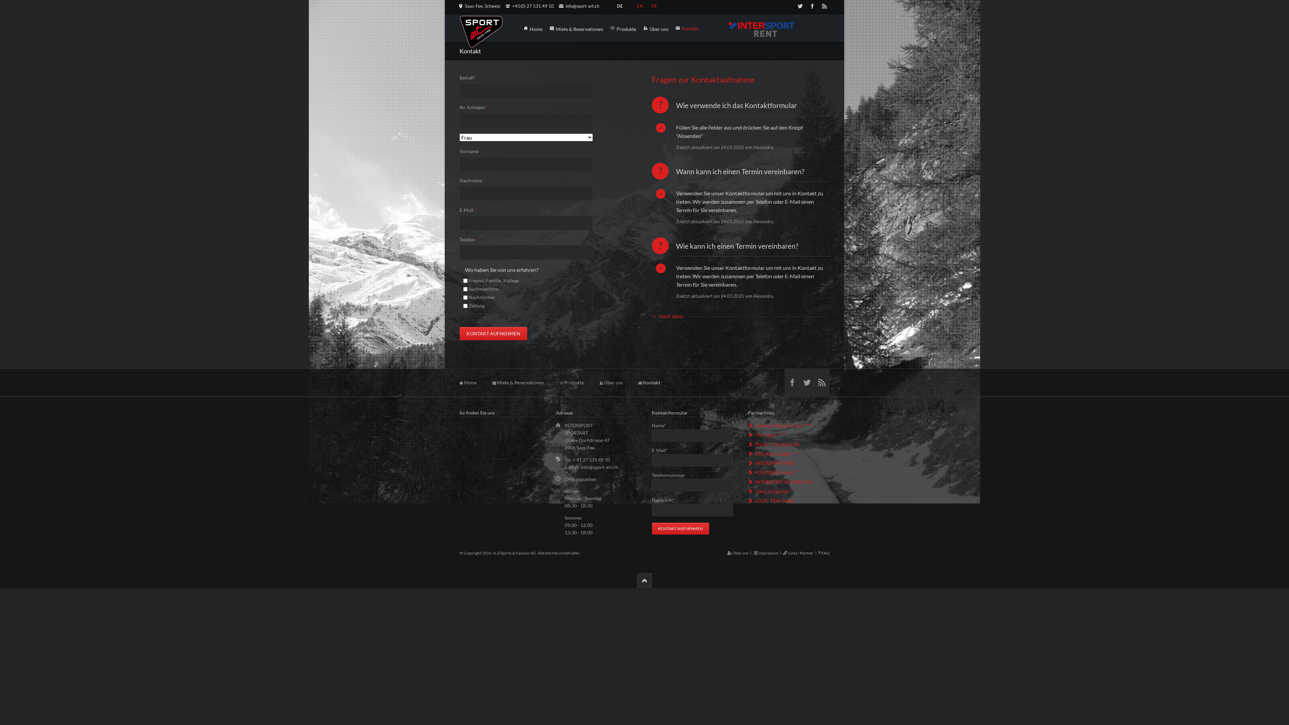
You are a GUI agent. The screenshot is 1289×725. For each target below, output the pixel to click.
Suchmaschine (483, 289)
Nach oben (671, 316)
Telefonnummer (668, 475)
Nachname (472, 180)
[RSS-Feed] (824, 6)
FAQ (825, 552)
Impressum (768, 552)
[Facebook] (812, 6)
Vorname (469, 151)
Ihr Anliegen (474, 107)
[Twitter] (800, 6)
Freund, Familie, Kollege (494, 280)
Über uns (613, 382)
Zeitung (477, 305)
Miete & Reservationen (520, 382)
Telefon (470, 239)
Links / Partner (800, 552)
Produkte (574, 382)
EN (640, 4)
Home (470, 382)
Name (662, 425)
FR (654, 4)
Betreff (470, 78)
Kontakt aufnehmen (493, 333)
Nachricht (663, 500)
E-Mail (470, 210)
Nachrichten (482, 297)
